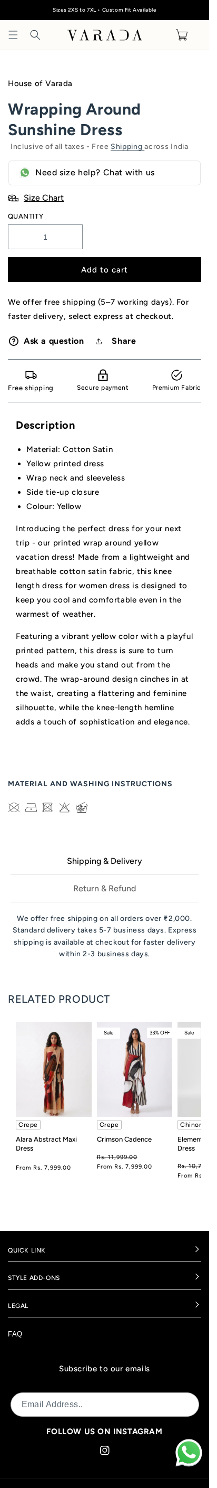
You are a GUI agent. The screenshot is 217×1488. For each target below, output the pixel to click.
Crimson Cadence (124, 1139)
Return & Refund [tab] (104, 888)
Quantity (25, 216)
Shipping (127, 146)
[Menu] (13, 34)
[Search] (35, 35)
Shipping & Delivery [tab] (104, 861)
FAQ (15, 1334)
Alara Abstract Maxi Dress (46, 1143)
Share (124, 341)
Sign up (178, 1404)
